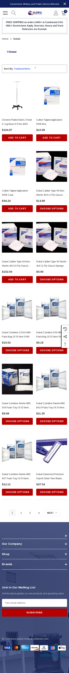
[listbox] (26, 69)
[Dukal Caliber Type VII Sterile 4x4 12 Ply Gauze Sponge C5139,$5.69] (51, 237)
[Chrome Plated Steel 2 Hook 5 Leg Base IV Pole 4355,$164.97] (17, 95)
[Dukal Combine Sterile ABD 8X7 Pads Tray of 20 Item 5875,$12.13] (17, 450)
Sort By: (8, 68)
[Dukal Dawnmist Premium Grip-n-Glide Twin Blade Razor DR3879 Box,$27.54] (51, 450)
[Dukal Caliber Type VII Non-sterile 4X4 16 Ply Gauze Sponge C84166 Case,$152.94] (17, 237)
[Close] (65, 4)
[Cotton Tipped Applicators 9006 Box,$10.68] (51, 95)
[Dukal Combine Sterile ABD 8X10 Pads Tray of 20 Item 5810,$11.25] (51, 379)
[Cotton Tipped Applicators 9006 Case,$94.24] (17, 166)
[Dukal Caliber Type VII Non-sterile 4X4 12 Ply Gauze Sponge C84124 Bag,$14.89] (51, 166)
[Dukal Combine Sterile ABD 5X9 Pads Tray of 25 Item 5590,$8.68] (17, 379)
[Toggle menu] (6, 12)
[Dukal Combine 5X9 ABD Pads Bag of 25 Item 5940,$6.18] (51, 308)
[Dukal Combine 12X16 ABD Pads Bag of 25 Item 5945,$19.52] (17, 308)
